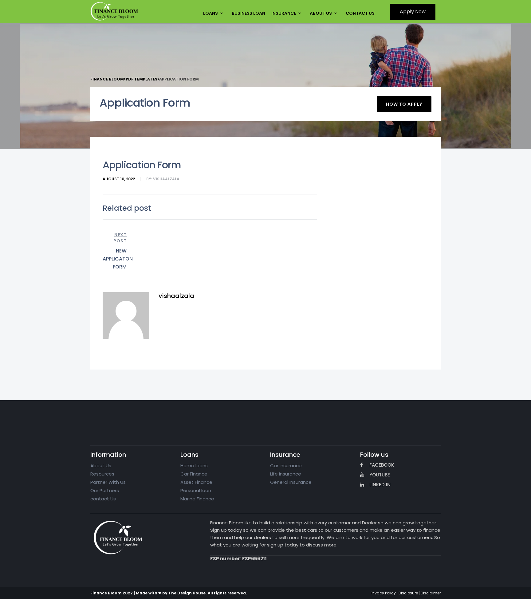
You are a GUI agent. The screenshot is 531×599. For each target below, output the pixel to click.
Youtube (379, 475)
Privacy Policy (383, 593)
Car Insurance (286, 465)
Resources (102, 474)
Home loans (194, 465)
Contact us (360, 13)
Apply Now (413, 11)
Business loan (248, 13)
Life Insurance (285, 474)
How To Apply (404, 104)
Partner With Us (108, 482)
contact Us (103, 498)
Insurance (283, 13)
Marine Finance (197, 498)
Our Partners (104, 490)
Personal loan (195, 490)
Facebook (381, 465)
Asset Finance (196, 482)
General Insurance (291, 482)
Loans (210, 13)
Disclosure (408, 593)
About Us (321, 13)
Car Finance (193, 474)
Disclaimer (431, 593)
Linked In (380, 484)
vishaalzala (166, 179)
